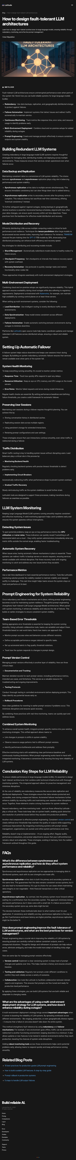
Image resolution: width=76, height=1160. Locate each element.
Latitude (17, 331)
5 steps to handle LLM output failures (20, 1080)
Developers (5, 1131)
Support (4, 1144)
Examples (5, 1137)
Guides (4, 1134)
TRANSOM (68, 234)
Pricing (4, 1116)
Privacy (4, 1150)
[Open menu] (72, 5)
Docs (3, 1129)
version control (64, 820)
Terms (4, 1147)
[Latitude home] (7, 5)
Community (5, 1140)
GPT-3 (32, 238)
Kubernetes (44, 294)
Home (4, 1113)
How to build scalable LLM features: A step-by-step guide (28, 1070)
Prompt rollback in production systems (20, 1075)
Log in (4, 1121)
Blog (3, 13)
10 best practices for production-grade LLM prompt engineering (30, 1066)
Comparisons (6, 1119)
